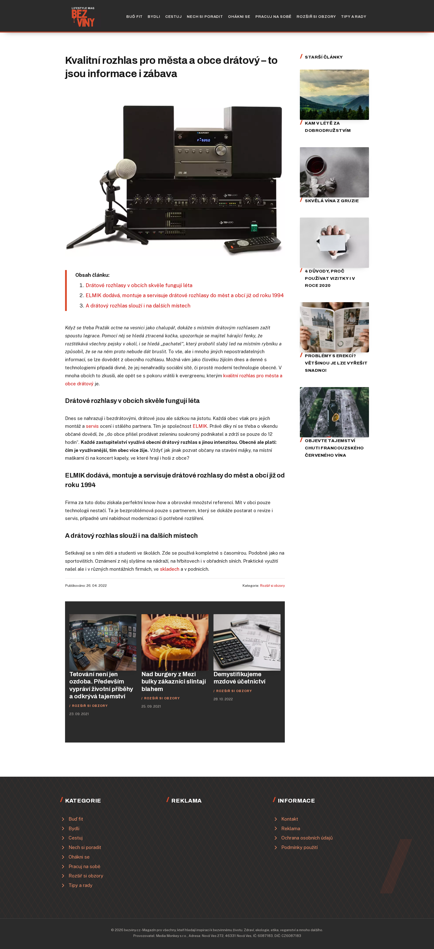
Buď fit (134, 17)
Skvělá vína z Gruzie (332, 200)
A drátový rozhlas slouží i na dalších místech (138, 306)
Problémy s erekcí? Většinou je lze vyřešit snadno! (336, 363)
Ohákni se (239, 17)
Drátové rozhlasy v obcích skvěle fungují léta (139, 285)
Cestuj (173, 17)
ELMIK (200, 426)
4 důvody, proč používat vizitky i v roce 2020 (330, 278)
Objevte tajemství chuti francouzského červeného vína (334, 448)
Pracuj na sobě (273, 17)
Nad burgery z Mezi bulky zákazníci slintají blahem (173, 681)
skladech (169, 569)
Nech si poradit (205, 17)
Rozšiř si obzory (316, 17)
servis (92, 426)
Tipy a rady (353, 17)
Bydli (154, 17)
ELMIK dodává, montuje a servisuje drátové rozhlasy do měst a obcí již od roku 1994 (185, 295)
